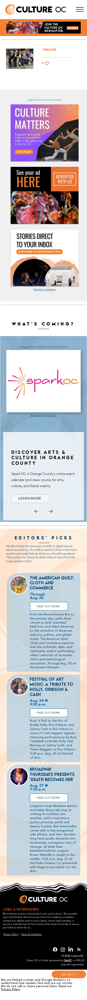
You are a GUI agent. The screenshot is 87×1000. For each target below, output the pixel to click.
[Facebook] (55, 949)
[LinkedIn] (70, 949)
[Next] (50, 511)
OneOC (68, 960)
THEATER (49, 49)
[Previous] (36, 511)
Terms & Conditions (31, 934)
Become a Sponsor (45, 289)
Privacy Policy (11, 934)
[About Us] (80, 9)
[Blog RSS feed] (79, 950)
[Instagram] (63, 949)
